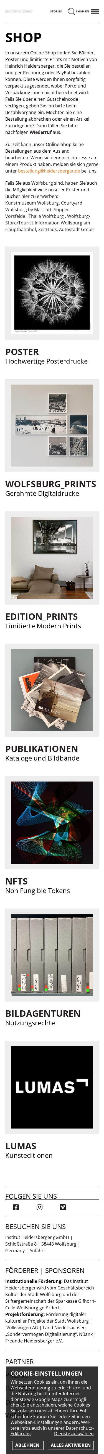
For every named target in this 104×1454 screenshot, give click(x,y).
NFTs (16, 881)
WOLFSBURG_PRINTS (50, 484)
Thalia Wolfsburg (47, 216)
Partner (19, 1361)
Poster (22, 351)
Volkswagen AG (22, 1328)
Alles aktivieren (71, 1445)
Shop (80, 11)
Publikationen (41, 748)
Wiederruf (41, 132)
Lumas (20, 1146)
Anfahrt (37, 1251)
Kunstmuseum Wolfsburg (32, 203)
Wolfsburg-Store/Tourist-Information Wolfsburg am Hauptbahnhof (47, 222)
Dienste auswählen (74, 1434)
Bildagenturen (43, 1013)
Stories (56, 11)
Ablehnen (27, 1445)
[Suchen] (71, 12)
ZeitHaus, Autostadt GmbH (66, 229)
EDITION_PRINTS (41, 616)
